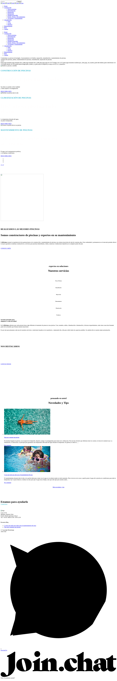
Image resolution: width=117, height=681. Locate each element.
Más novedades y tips (58, 487)
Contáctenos (4, 504)
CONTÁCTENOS (6, 364)
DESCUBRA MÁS (6, 91)
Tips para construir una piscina (11, 437)
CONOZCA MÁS (6, 248)
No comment (7, 445)
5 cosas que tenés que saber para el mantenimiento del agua (18, 474)
